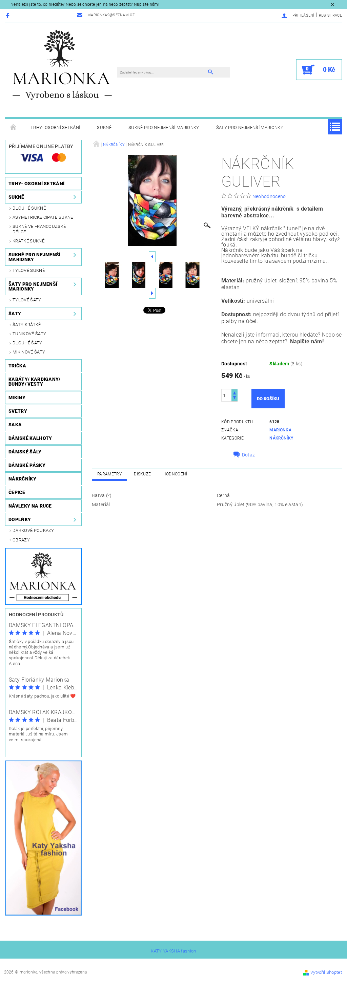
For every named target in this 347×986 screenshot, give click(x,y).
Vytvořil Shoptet (326, 972)
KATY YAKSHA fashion (173, 951)
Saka (15, 424)
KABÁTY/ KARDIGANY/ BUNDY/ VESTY (34, 382)
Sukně (104, 127)
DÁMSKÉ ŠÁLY (25, 451)
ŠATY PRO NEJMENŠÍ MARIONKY (249, 127)
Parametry (109, 474)
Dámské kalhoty (30, 438)
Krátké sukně (28, 240)
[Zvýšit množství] (234, 392)
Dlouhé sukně (29, 208)
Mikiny (16, 397)
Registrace (330, 15)
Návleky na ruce (30, 506)
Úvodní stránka (13, 127)
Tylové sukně (29, 270)
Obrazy (21, 539)
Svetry (17, 411)
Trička (17, 365)
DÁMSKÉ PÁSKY (26, 465)
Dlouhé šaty (27, 342)
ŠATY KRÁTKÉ (27, 324)
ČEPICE (16, 492)
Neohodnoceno (269, 196)
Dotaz (248, 454)
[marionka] (62, 64)
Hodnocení (175, 474)
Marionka (280, 430)
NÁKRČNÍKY (22, 478)
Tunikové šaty (29, 333)
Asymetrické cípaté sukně (43, 217)
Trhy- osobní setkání (55, 127)
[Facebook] (8, 15)
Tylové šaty (27, 299)
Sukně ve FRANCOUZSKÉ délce (39, 229)
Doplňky (19, 519)
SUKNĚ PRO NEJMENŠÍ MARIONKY (163, 127)
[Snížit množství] (234, 398)
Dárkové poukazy (33, 530)
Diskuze (142, 474)
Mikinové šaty (29, 352)
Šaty (14, 313)
